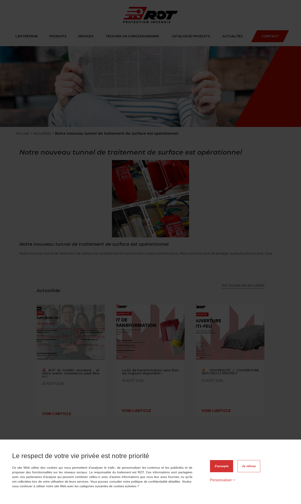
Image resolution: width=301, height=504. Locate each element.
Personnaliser (221, 480)
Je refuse (249, 466)
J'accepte (221, 466)
